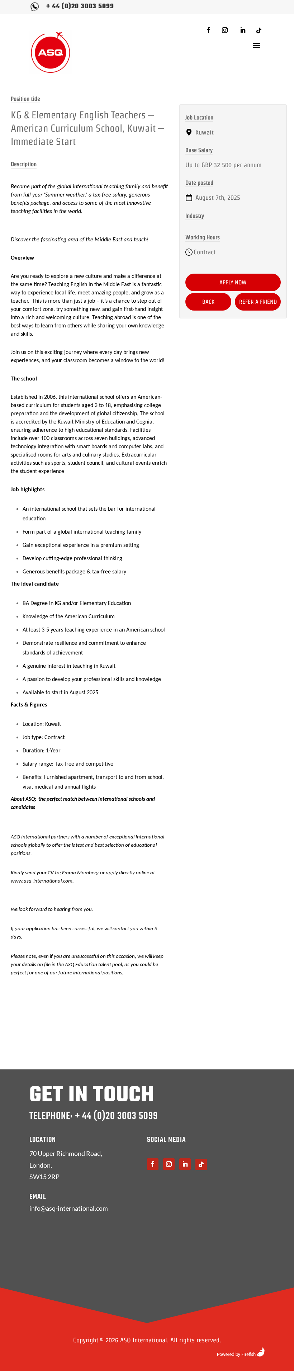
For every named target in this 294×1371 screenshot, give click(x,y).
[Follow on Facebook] (208, 30)
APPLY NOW (233, 282)
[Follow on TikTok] (259, 30)
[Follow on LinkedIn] (242, 30)
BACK (208, 302)
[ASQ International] (50, 52)
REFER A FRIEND (258, 302)
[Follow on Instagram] (225, 30)
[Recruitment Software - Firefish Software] (241, 1354)
